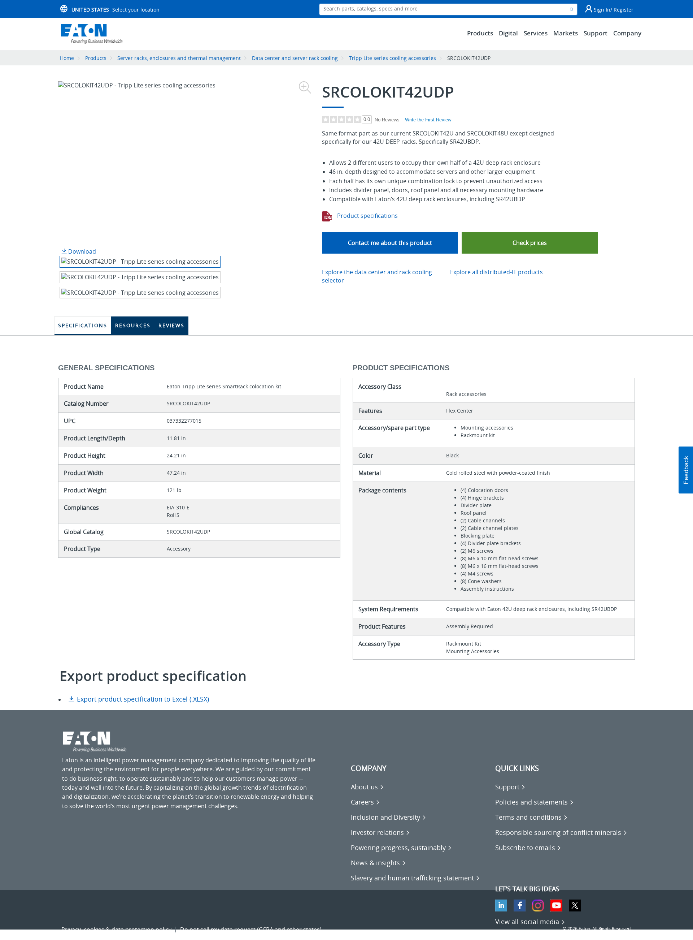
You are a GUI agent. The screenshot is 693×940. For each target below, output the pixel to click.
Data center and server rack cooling (295, 58)
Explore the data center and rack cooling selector (377, 276)
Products (95, 58)
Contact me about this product (390, 243)
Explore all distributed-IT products (496, 272)
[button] (530, 243)
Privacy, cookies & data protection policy (116, 929)
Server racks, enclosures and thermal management (179, 58)
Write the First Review (428, 119)
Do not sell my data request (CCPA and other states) (251, 929)
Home (67, 58)
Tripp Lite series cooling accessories (392, 58)
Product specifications (367, 216)
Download (81, 251)
